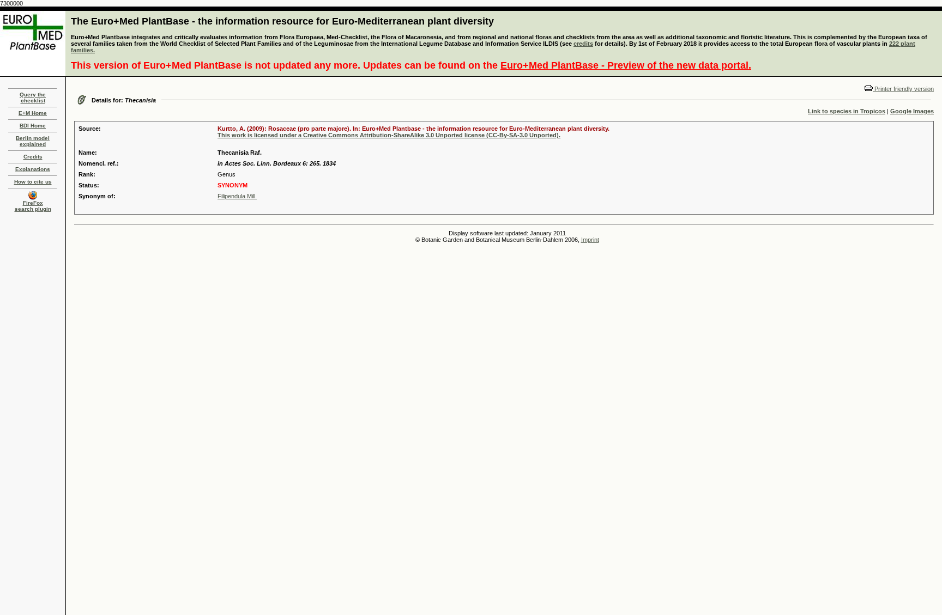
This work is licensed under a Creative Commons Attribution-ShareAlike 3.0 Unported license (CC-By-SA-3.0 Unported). (389, 135)
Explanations (32, 169)
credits (583, 43)
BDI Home (33, 126)
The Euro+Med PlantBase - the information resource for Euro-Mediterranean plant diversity (282, 21)
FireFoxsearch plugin (33, 206)
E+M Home (33, 113)
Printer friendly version (903, 89)
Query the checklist (33, 97)
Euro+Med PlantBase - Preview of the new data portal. (625, 65)
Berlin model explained (33, 141)
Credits (33, 157)
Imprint (590, 239)
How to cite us (33, 182)
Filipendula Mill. (237, 196)
